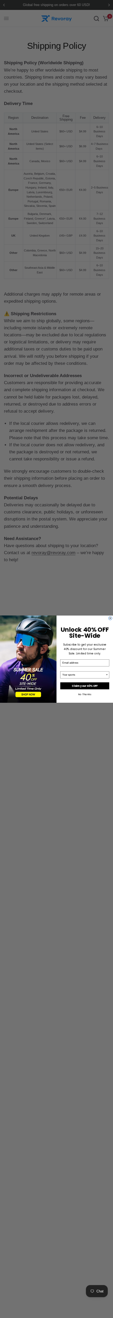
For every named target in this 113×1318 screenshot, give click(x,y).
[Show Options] (107, 674)
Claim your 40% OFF (84, 685)
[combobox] (83, 674)
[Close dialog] (110, 618)
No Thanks (84, 694)
